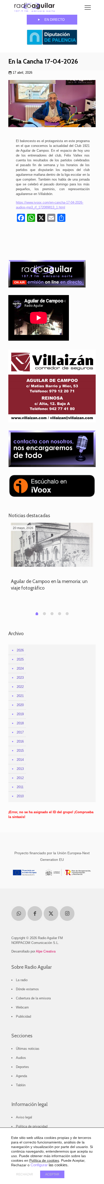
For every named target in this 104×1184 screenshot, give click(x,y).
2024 (20, 668)
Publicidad (23, 1016)
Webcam (22, 1007)
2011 (20, 787)
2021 (20, 696)
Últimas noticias (27, 1049)
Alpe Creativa (46, 951)
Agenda (21, 1076)
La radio (22, 980)
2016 (20, 741)
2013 (20, 769)
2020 (20, 705)
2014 (20, 760)
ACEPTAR (52, 1174)
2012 (20, 778)
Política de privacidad (31, 1126)
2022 (20, 687)
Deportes (22, 1067)
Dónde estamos (27, 989)
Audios (21, 1058)
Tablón (20, 1085)
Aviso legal (24, 1117)
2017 (20, 732)
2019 (20, 714)
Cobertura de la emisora (33, 998)
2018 (20, 723)
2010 (20, 796)
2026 (20, 650)
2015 (20, 750)
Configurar (39, 1165)
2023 (20, 678)
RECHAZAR (24, 1174)
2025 (20, 659)
